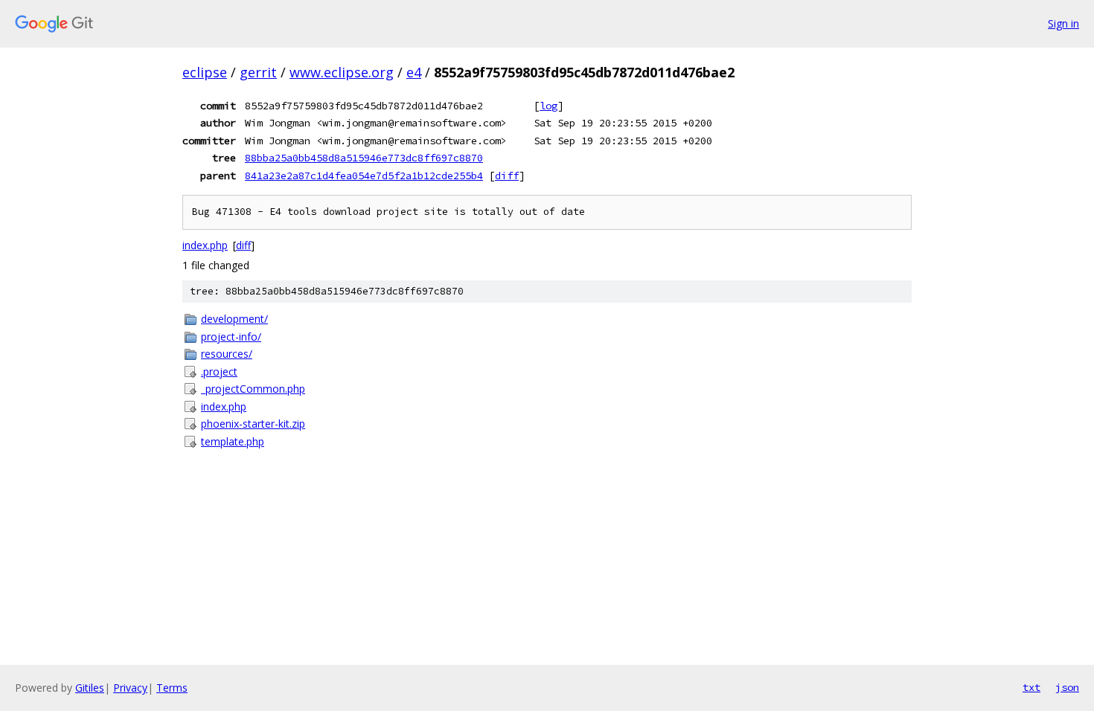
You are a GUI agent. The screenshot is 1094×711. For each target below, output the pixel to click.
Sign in (1063, 23)
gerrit (258, 72)
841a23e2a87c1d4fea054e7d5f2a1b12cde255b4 (364, 175)
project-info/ (231, 336)
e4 (413, 72)
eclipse (204, 72)
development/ (234, 319)
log (548, 105)
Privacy (130, 688)
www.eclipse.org (342, 72)
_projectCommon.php (253, 389)
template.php (232, 441)
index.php (205, 245)
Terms (172, 688)
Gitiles (89, 688)
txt (1031, 687)
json (1067, 687)
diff (507, 175)
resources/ (226, 354)
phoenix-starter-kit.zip (253, 423)
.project (219, 371)
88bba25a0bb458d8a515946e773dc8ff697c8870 (364, 157)
